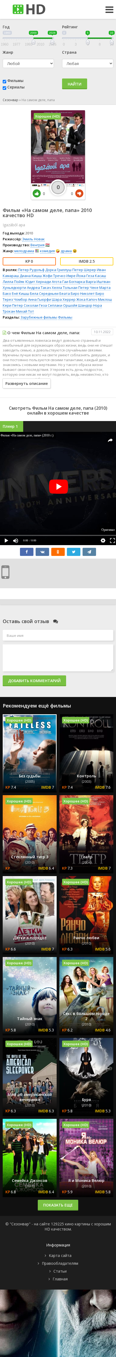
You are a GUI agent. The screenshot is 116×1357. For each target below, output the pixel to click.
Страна (69, 52)
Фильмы (15, 80)
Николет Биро (92, 293)
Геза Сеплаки (50, 305)
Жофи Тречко (54, 275)
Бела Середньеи (44, 293)
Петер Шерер (84, 269)
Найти (74, 84)
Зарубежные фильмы (39, 317)
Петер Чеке (88, 287)
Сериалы (16, 87)
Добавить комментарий (34, 680)
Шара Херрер (64, 299)
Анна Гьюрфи (39, 299)
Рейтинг (70, 26)
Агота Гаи (60, 281)
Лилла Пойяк (14, 281)
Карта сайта (60, 1255)
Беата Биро (69, 293)
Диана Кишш (31, 275)
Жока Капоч (86, 299)
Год (6, 26)
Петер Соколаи (25, 305)
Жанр (8, 52)
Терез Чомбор (15, 299)
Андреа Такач (39, 287)
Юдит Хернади (38, 281)
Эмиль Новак (33, 239)
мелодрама (24, 250)
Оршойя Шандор (77, 305)
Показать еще (58, 1205)
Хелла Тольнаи (64, 287)
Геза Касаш (96, 275)
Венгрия (37, 244)
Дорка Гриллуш (58, 269)
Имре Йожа (76, 275)
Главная (60, 1278)
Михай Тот (25, 311)
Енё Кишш (20, 293)
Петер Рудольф (31, 269)
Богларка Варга (82, 281)
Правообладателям (60, 1263)
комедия (47, 250)
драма (66, 250)
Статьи (60, 1271)
